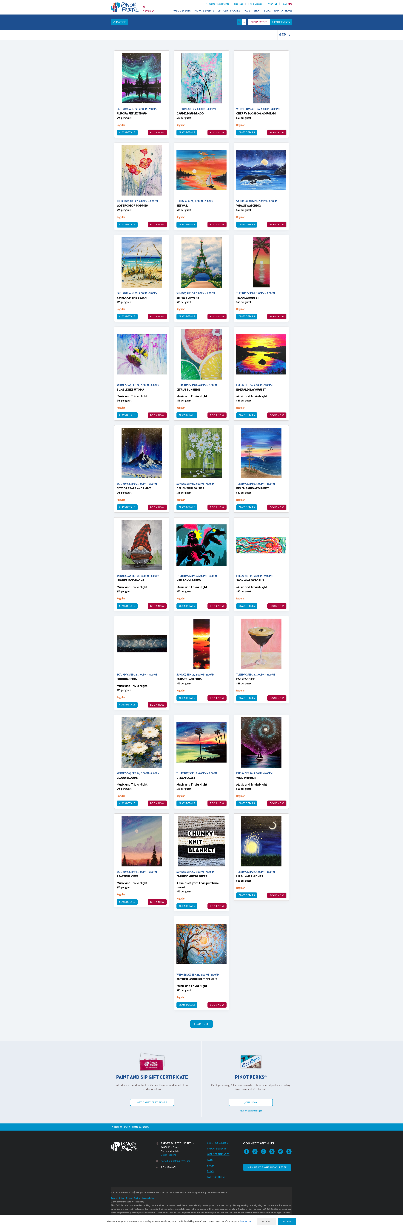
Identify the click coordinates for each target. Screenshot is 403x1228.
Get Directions (168, 1154)
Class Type (119, 22)
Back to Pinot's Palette (218, 4)
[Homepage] (133, 1146)
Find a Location (255, 4)
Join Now (250, 1102)
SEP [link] (283, 35)
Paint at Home (283, 10)
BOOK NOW (157, 132)
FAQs (247, 10)
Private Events (204, 10)
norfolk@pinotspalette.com (175, 1160)
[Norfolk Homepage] (125, 7)
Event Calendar (217, 1143)
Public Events (182, 10)
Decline (266, 1221)
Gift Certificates (229, 10)
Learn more (245, 1221)
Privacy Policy (133, 1198)
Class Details (127, 132)
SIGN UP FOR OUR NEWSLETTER (267, 1167)
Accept (287, 1221)
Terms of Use (117, 1198)
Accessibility (148, 1198)
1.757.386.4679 (168, 1167)
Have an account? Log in (251, 1110)
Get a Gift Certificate (152, 1102)
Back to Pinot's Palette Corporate (132, 1126)
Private (281, 22)
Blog (267, 10)
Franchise (238, 4)
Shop (257, 10)
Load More (201, 1023)
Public (259, 22)
